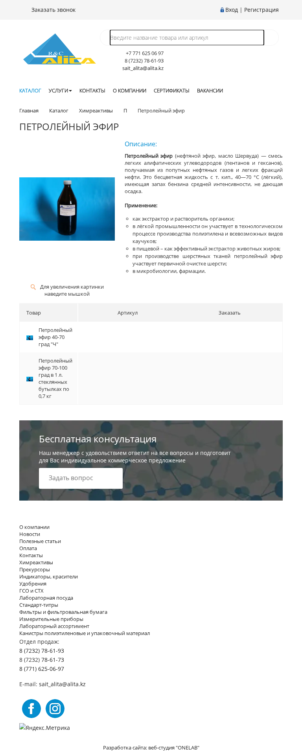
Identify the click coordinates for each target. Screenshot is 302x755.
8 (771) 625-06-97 (41, 668)
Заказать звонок (53, 9)
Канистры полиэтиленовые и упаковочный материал (84, 633)
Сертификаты (172, 90)
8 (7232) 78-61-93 (41, 650)
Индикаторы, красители (48, 576)
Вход (231, 9)
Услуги (58, 90)
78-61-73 (52, 659)
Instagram (55, 708)
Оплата (28, 548)
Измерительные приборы (51, 618)
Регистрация (261, 9)
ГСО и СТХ (31, 590)
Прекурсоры (34, 569)
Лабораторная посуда (46, 597)
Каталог (30, 90)
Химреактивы (36, 562)
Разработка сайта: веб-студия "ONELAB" (151, 747)
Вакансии (210, 90)
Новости (29, 534)
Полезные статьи (40, 541)
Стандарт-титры (38, 604)
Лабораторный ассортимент (54, 626)
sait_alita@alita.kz (143, 68)
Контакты (92, 90)
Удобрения (32, 583)
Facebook (31, 708)
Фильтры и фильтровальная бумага (63, 611)
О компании (129, 90)
